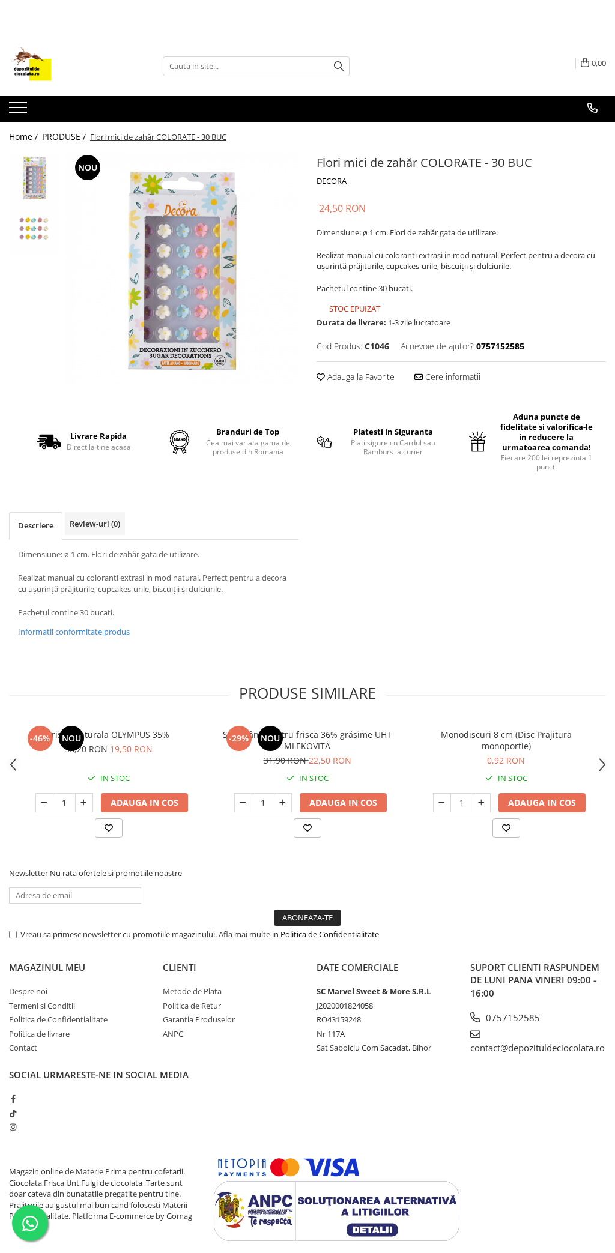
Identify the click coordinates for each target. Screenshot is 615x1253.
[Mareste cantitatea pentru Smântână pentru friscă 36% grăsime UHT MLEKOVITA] (283, 802)
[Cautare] (339, 66)
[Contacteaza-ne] (592, 108)
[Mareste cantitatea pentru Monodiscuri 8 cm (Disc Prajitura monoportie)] (482, 802)
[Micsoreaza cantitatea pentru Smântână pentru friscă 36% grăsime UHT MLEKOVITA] (243, 802)
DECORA (332, 180)
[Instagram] (13, 1127)
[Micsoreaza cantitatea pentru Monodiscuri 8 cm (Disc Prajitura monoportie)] (442, 802)
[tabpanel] (182, 268)
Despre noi (28, 991)
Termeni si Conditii (42, 1005)
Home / (24, 136)
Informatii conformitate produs (74, 631)
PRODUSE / (65, 136)
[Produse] (19, 111)
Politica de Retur (192, 1005)
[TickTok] (13, 1113)
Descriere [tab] (35, 525)
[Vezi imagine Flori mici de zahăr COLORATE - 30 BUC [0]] (34, 177)
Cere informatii (451, 376)
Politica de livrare (39, 1033)
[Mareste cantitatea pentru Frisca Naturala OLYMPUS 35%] (84, 802)
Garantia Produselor (199, 1019)
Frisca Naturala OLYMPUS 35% (108, 734)
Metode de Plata (192, 991)
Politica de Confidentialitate (329, 934)
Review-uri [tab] (95, 523)
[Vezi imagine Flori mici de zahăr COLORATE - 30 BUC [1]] (34, 228)
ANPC (173, 1033)
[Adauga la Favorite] (109, 828)
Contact (23, 1047)
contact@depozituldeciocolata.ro (537, 1048)
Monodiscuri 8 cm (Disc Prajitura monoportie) (506, 740)
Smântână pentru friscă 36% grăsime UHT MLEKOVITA (307, 740)
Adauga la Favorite (360, 376)
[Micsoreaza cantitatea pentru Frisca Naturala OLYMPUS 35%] (44, 802)
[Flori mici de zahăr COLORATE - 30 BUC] (182, 268)
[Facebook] (13, 1098)
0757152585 (511, 1018)
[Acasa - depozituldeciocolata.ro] (69, 66)
